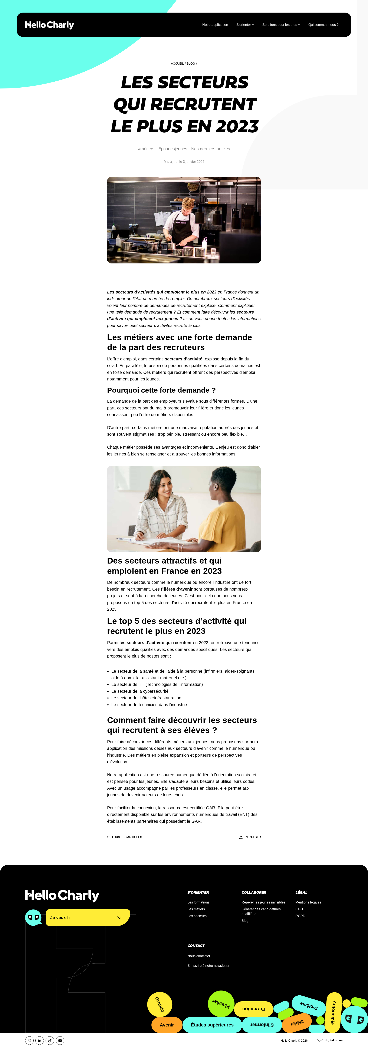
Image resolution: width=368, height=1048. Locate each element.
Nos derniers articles (210, 148)
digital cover (334, 1040)
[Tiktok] (50, 1040)
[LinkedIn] (39, 1040)
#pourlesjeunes (173, 148)
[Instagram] (29, 1040)
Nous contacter (198, 956)
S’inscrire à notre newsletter (208, 965)
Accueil (177, 63)
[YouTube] (60, 1040)
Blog (191, 63)
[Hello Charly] (49, 25)
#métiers (146, 148)
